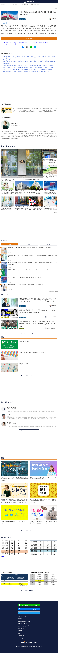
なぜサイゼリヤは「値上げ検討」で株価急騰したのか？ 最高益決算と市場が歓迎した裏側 (27, 69)
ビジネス (9, 4)
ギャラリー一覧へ (29, 590)
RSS (19, 633)
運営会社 (20, 618)
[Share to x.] (27, 47)
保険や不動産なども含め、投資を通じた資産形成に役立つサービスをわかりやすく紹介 (26, 71)
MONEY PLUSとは (22, 616)
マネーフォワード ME (23, 638)
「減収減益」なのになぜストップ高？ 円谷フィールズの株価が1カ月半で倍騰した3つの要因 (28, 65)
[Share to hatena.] (35, 47)
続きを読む (29, 38)
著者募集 (20, 631)
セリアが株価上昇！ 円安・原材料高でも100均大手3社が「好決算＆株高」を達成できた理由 (28, 67)
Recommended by (51, 212)
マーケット (3, 23)
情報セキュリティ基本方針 (24, 621)
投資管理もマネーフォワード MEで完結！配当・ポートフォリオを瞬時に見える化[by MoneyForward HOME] (26, 43)
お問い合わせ (21, 628)
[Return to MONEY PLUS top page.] (29, 1)
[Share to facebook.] (23, 47)
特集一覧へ (29, 375)
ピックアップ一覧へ (29, 333)
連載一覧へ (29, 530)
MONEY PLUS (3, 4)
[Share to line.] (31, 47)
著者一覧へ (29, 430)
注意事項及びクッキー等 (23, 626)
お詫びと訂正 (21, 635)
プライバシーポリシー (23, 623)
